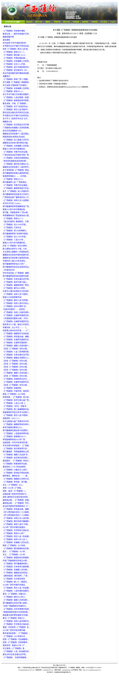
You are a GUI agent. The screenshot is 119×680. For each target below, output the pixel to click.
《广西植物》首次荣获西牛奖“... (16, 449)
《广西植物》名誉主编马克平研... (16, 279)
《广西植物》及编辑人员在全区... (16, 542)
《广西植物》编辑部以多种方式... (16, 479)
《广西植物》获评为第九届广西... (16, 400)
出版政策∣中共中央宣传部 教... (16, 443)
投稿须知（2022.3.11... (12, 418)
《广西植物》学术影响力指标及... (16, 530)
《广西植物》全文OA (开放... (14, 64)
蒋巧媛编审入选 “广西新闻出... (15, 182)
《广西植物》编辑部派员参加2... (16, 573)
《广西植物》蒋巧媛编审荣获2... (16, 564)
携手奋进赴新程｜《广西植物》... (16, 633)
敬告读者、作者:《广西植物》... (16, 103)
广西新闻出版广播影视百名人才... (16, 197)
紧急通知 (6, 40)
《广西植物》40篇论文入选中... (15, 470)
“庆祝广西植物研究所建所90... (15, 606)
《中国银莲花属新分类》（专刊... (16, 318)
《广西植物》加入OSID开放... (15, 225)
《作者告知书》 (9, 270)
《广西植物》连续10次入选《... (15, 539)
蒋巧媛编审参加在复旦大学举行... (16, 194)
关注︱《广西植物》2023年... (14, 555)
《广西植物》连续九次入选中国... (16, 518)
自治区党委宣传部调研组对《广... (16, 506)
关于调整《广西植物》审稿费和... (16, 82)
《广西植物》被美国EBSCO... (15, 436)
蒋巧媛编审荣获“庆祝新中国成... (16, 234)
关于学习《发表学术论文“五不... (16, 119)
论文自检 (103, 22)
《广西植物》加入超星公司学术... (16, 140)
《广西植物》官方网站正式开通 (16, 125)
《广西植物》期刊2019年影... (14, 288)
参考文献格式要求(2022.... (13, 427)
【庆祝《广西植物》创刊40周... (15, 349)
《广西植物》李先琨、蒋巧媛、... (16, 482)
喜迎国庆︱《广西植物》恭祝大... (16, 461)
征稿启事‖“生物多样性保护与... (15, 494)
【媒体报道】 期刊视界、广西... (16, 576)
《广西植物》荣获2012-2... (13, 91)
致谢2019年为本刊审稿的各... (14, 243)
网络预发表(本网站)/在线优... (14, 137)
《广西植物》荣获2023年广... (14, 533)
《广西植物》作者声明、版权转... (16, 391)
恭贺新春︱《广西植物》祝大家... (16, 397)
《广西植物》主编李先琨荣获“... (16, 343)
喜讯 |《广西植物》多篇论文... (15, 594)
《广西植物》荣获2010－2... (14, 52)
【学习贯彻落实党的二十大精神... (16, 512)
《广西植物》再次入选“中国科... (16, 415)
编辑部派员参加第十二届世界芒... (16, 167)
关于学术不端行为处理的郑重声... (16, 94)
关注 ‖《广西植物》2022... (13, 485)
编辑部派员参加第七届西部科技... (16, 258)
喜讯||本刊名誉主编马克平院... (15, 654)
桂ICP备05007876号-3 (59, 665)
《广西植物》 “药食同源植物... (15, 657)
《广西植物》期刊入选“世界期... (16, 300)
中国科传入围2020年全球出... (14, 261)
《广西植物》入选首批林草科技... (16, 433)
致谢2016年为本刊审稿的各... (14, 149)
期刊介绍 (38, 22)
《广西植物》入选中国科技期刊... (16, 591)
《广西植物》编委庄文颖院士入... (16, 358)
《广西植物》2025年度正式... (14, 636)
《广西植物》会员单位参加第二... (16, 458)
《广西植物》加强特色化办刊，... (16, 379)
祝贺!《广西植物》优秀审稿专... (16, 642)
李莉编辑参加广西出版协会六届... (16, 215)
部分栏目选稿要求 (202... (13, 131)
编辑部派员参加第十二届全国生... (16, 134)
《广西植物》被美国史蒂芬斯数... (16, 100)
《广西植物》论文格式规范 (14, 579)
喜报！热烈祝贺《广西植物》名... (16, 627)
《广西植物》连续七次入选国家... (16, 200)
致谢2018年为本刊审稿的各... (14, 209)
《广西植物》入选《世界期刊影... (16, 352)
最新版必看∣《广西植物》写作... (16, 503)
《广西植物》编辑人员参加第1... (16, 600)
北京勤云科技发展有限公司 (62, 672)
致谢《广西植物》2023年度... (14, 545)
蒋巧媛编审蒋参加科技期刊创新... (16, 276)
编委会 (47, 22)
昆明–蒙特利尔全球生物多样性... (16, 497)
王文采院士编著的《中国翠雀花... (16, 252)
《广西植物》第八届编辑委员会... (16, 409)
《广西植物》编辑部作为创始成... (16, 334)
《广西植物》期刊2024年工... (14, 597)
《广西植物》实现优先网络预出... (16, 158)
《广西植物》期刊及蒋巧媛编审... (16, 521)
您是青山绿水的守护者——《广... (16, 331)
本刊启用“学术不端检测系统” (15, 43)
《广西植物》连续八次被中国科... (16, 312)
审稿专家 (57, 22)
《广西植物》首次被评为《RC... (16, 70)
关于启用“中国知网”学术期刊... (15, 85)
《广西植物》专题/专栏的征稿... (16, 152)
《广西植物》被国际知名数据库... (16, 558)
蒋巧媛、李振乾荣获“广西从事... (16, 212)
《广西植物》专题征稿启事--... (15, 58)
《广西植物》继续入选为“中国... (16, 524)
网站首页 (29, 22)
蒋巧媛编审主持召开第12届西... (15, 603)
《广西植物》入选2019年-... (14, 240)
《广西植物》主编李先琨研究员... (16, 315)
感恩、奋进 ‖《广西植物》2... (14, 491)
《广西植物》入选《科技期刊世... (16, 651)
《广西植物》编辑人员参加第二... (16, 373)
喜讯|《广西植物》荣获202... (14, 618)
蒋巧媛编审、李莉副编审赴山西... (16, 452)
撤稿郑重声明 (8, 37)
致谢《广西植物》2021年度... (14, 394)
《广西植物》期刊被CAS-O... (14, 55)
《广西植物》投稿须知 (12, 388)
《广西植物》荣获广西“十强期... (16, 79)
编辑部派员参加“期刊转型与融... (16, 143)
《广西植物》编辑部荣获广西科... (16, 285)
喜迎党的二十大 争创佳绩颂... (15, 467)
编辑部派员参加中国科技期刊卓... (16, 255)
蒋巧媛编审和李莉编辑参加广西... (16, 206)
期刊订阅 (66, 22)
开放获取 (94, 22)
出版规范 (85, 22)
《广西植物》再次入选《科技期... (16, 536)
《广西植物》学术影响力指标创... (16, 624)
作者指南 (76, 22)
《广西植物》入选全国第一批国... (16, 97)
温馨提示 (6, 76)
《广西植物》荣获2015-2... (13, 179)
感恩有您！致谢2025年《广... (14, 645)
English (113, 22)
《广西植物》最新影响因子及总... (16, 188)
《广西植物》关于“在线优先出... (16, 106)
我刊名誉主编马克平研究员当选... (16, 113)
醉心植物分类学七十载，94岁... (15, 249)
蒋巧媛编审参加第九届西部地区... (16, 173)
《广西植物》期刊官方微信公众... (16, 164)
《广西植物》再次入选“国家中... (16, 109)
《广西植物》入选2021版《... (14, 403)
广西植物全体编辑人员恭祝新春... (16, 128)
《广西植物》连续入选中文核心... (16, 303)
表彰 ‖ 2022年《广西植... (12, 488)
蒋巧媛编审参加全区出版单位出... (16, 267)
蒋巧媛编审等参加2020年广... (14, 264)
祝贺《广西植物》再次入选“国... (16, 49)
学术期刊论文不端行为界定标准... (16, 46)
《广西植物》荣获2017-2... (13, 218)
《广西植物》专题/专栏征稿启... (16, 185)
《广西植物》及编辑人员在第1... (16, 570)
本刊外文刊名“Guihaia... (12, 203)
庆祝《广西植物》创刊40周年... (15, 246)
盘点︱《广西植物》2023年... (14, 551)
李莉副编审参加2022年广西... (14, 439)
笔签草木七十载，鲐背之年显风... (16, 324)
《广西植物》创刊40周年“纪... (15, 306)
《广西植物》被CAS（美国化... (15, 582)
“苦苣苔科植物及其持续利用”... (15, 161)
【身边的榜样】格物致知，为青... (16, 222)
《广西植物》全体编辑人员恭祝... (16, 61)
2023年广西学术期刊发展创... (14, 527)
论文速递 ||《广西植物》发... (14, 648)
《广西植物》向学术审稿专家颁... (16, 609)
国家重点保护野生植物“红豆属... (16, 615)
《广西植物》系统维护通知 (14, 31)
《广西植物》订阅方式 (12, 228)
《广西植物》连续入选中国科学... (16, 621)
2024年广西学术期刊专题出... (14, 585)
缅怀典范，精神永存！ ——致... (16, 476)
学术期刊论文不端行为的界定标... (16, 116)
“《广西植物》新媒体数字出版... (15, 464)
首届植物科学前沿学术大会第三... (16, 412)
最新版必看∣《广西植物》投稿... (16, 500)
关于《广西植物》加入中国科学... (16, 191)
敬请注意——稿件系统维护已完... (16, 34)
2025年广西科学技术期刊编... (14, 630)
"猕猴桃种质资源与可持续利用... (16, 612)
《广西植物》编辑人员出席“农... (16, 455)
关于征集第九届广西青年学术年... (16, 421)
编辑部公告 (7, 122)
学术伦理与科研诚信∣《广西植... (16, 446)
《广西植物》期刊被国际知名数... (16, 548)
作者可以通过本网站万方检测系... (16, 291)
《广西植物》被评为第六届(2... (15, 282)
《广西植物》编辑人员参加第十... (16, 346)
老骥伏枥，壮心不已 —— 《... (15, 327)
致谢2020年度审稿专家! (12, 297)
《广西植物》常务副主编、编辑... (16, 337)
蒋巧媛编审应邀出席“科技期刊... (16, 430)
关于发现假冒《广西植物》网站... (16, 170)
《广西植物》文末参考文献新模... (16, 567)
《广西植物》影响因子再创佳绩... (16, 473)
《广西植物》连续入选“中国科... (16, 294)
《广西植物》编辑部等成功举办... (16, 424)
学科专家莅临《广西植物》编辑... (16, 273)
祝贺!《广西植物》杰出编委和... (16, 639)
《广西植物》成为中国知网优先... (16, 67)
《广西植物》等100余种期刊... (15, 231)
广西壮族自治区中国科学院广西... (16, 155)
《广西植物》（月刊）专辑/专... (15, 406)
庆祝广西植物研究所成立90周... (15, 561)
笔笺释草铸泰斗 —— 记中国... (15, 176)
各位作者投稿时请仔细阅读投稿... (16, 73)
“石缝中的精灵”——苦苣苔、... (15, 309)
